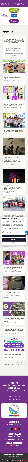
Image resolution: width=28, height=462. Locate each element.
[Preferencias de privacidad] (2, 459)
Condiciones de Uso (14, 399)
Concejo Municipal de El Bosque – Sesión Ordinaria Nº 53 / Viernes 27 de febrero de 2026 (14, 331)
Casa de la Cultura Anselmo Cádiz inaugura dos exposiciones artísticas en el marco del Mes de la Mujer (14, 104)
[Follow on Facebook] (9, 429)
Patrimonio (13, 164)
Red (20, 80)
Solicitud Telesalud (14, 20)
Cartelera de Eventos (16, 107)
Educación (19, 133)
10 (18, 364)
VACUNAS (6, 297)
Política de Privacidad (14, 396)
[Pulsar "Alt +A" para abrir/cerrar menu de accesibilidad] (26, 233)
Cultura (6, 109)
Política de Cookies (17, 232)
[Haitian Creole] (24, 460)
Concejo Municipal (15, 322)
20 (25, 364)
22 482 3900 (15, 446)
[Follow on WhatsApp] (20, 460)
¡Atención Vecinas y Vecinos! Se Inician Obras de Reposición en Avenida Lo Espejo (13, 77)
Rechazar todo (14, 239)
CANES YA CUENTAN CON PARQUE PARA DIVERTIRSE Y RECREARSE (14, 41)
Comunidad (13, 133)
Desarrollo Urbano (15, 246)
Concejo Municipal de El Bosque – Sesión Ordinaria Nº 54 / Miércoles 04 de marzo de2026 (14, 320)
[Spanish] (26, 460)
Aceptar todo (14, 235)
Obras (17, 80)
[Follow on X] (12, 429)
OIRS (14, 15)
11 (21, 364)
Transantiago (7, 81)
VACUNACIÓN (17, 295)
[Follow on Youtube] (18, 460)
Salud (12, 295)
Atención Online (15, 10)
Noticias (13, 80)
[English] (22, 460)
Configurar (14, 242)
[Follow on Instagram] (15, 429)
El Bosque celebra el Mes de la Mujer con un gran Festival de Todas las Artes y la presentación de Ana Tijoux (14, 269)
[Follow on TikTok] (19, 429)
